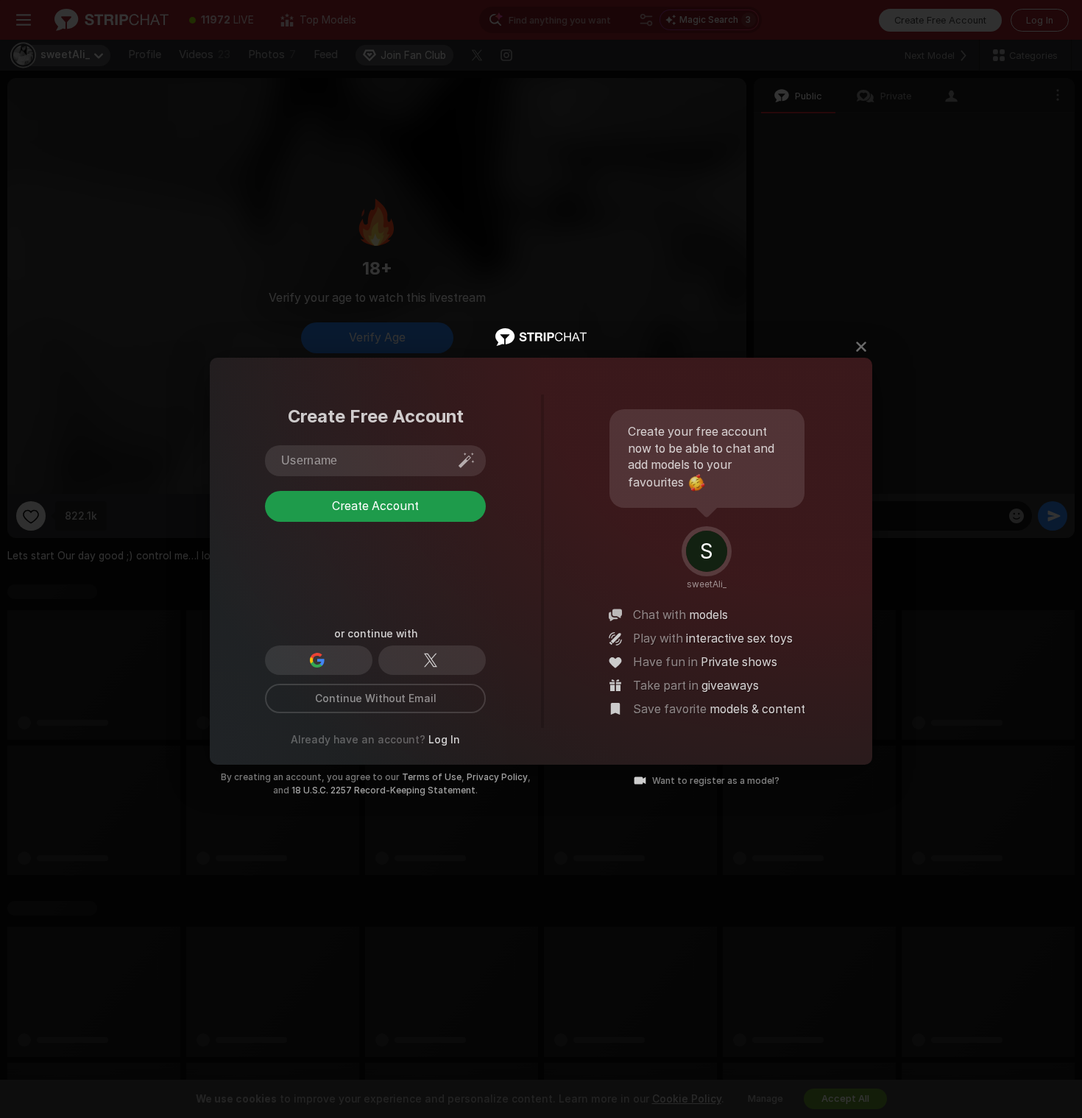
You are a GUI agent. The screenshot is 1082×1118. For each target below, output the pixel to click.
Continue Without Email (375, 698)
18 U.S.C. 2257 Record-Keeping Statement (383, 790)
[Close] (861, 347)
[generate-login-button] (466, 460)
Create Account (375, 506)
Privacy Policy (497, 777)
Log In (444, 740)
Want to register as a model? (715, 781)
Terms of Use (432, 777)
